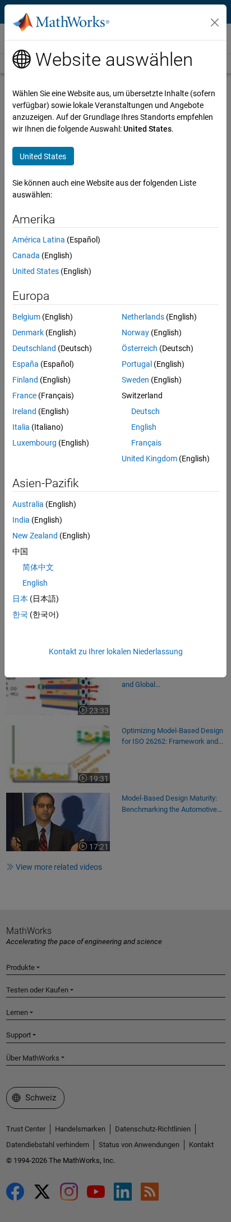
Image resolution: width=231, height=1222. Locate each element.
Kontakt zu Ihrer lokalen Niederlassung (116, 651)
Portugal (137, 364)
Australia (28, 504)
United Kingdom (149, 458)
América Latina (38, 239)
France (24, 395)
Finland (25, 379)
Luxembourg (34, 442)
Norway (135, 332)
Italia (21, 427)
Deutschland (34, 348)
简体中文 (38, 567)
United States (35, 271)
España (25, 364)
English (143, 427)
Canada (26, 255)
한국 (20, 614)
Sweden (135, 379)
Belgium (26, 316)
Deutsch (145, 411)
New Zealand (35, 535)
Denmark (28, 332)
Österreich (140, 348)
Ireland (24, 411)
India (21, 519)
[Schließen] (215, 22)
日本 (20, 598)
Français (146, 442)
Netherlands (143, 316)
